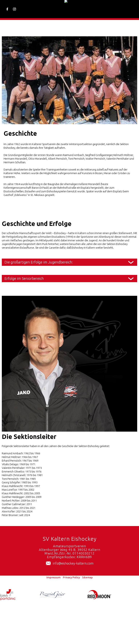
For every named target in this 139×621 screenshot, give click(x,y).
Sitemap (87, 577)
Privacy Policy (71, 577)
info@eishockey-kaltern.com (73, 563)
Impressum (53, 577)
